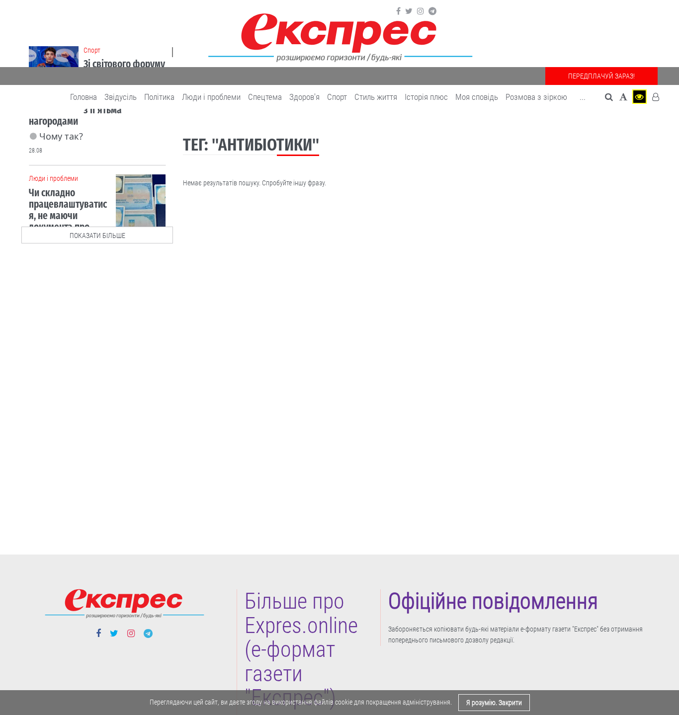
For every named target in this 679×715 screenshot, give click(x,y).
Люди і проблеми (211, 97)
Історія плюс (426, 97)
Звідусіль (120, 97)
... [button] (583, 97)
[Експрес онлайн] (339, 36)
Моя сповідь (476, 97)
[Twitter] (409, 11)
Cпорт (337, 97)
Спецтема (265, 97)
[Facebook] (398, 11)
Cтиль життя (375, 97)
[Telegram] (432, 11)
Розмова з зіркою (536, 97)
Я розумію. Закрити (494, 703)
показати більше (97, 235)
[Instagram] (420, 11)
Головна (83, 97)
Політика (159, 97)
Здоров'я (304, 97)
